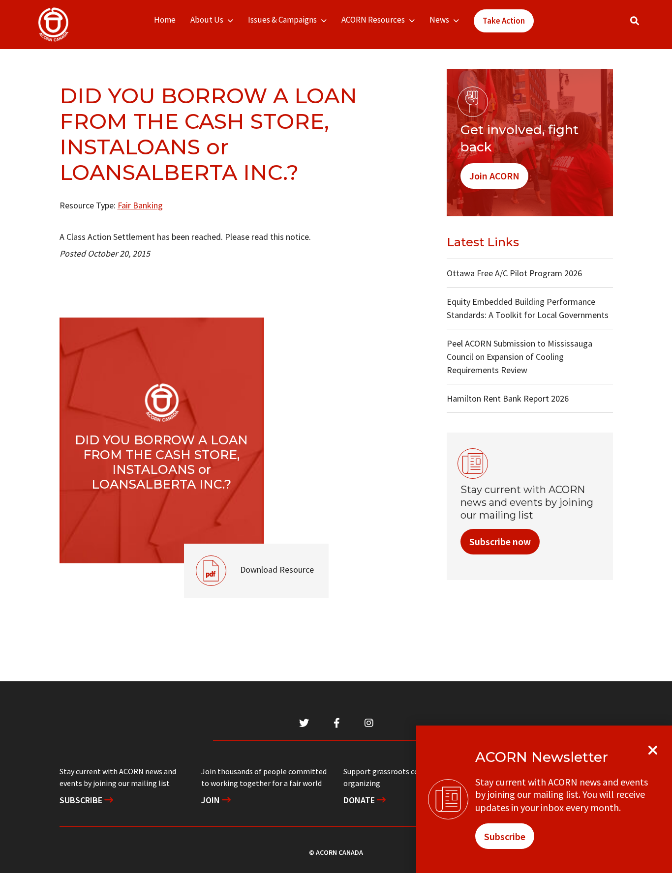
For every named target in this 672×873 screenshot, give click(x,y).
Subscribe (82, 800)
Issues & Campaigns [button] (282, 19)
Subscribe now (500, 541)
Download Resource (249, 559)
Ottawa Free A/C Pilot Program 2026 (514, 273)
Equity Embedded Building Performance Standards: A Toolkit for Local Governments (528, 308)
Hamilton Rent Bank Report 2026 (508, 398)
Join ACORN (494, 176)
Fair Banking (140, 205)
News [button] (439, 19)
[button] (634, 21)
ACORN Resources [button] (373, 19)
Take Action (504, 20)
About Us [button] (206, 19)
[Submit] (644, 25)
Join (211, 800)
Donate (360, 800)
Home (165, 19)
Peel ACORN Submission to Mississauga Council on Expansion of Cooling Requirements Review (519, 357)
